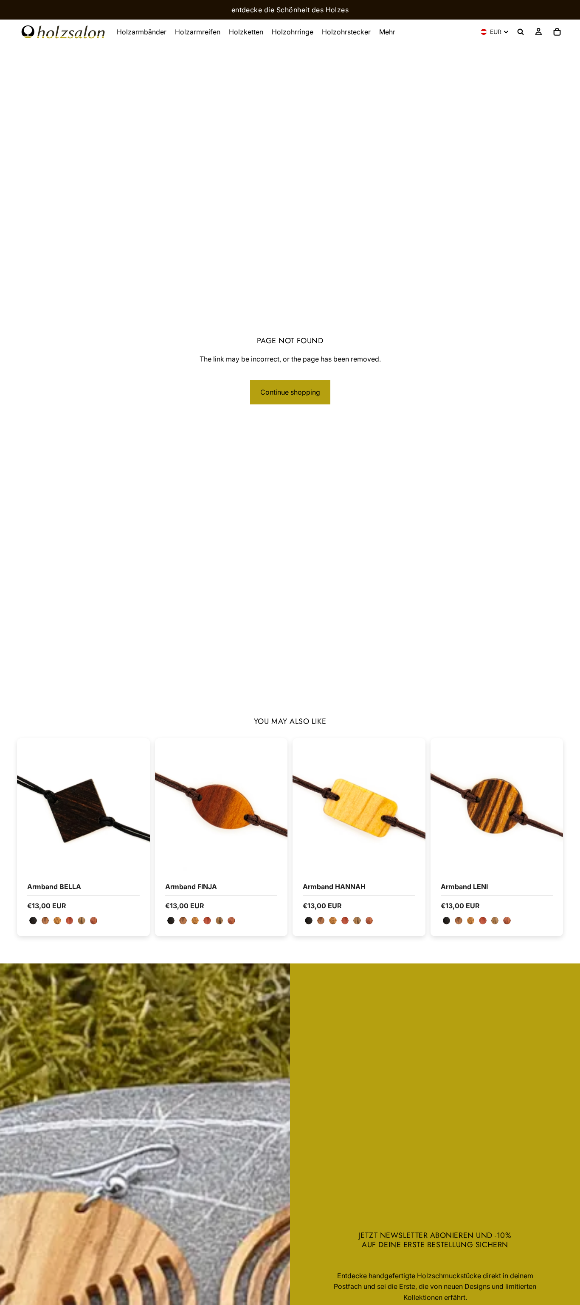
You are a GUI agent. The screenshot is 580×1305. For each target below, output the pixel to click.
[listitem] (387, 31)
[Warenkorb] (557, 32)
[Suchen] (520, 32)
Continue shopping (290, 392)
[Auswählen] (136, 858)
